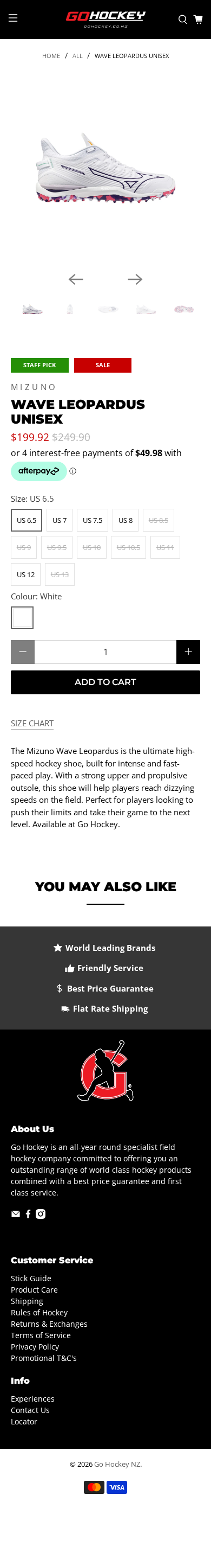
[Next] (135, 279)
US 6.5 (26, 520)
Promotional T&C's (44, 1358)
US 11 (165, 547)
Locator (24, 1421)
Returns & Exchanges (49, 1324)
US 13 (60, 574)
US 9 (24, 547)
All (77, 56)
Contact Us (30, 1410)
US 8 (125, 520)
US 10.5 (128, 547)
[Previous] (76, 279)
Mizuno (34, 386)
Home (51, 56)
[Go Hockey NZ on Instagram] (40, 1216)
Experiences (33, 1398)
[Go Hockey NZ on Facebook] (28, 1216)
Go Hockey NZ (117, 1464)
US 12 (26, 574)
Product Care (34, 1289)
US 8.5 (158, 520)
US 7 (59, 520)
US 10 (92, 547)
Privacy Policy (35, 1346)
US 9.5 (57, 547)
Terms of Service (41, 1335)
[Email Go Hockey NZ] (16, 1216)
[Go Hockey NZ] (106, 19)
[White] (22, 617)
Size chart (32, 723)
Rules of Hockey (39, 1312)
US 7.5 (92, 520)
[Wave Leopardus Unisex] (106, 168)
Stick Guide (31, 1278)
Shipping (27, 1301)
